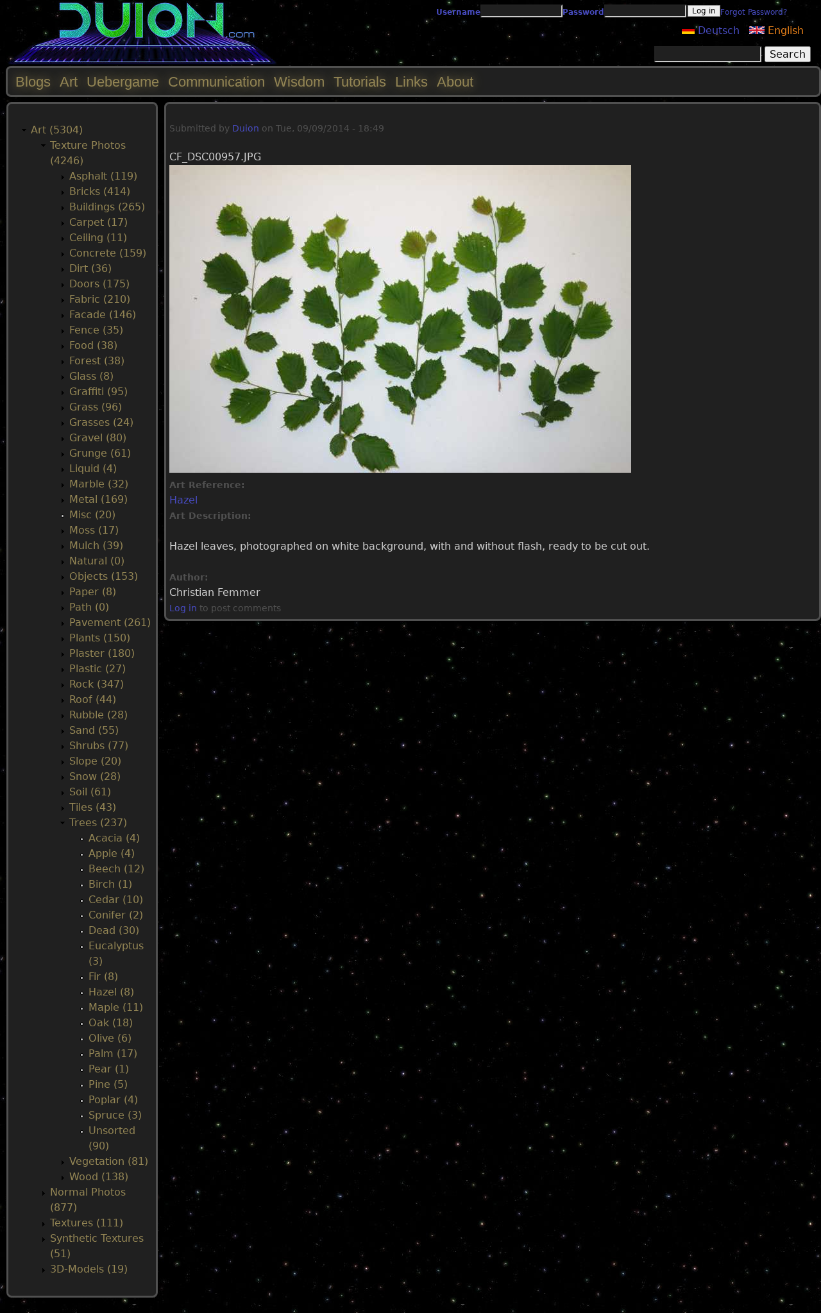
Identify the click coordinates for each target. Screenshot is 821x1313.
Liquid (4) (93, 468)
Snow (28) (95, 776)
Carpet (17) (98, 222)
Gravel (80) (97, 438)
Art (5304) (57, 130)
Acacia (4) (114, 838)
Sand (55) (94, 730)
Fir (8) (103, 976)
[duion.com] (142, 62)
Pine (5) (108, 1084)
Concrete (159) (107, 253)
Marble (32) (98, 484)
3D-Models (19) (89, 1269)
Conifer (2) (116, 915)
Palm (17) (113, 1053)
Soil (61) (90, 792)
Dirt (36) (90, 268)
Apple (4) (112, 853)
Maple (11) (116, 1007)
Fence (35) (96, 330)
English (784, 30)
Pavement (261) (110, 622)
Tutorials (360, 82)
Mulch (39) (96, 545)
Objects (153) (103, 576)
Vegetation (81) (108, 1161)
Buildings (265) (107, 207)
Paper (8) (92, 592)
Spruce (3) (115, 1115)
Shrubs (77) (98, 746)
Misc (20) (92, 515)
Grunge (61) (100, 453)
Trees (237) (98, 823)
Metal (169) (98, 499)
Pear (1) (109, 1069)
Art (69, 82)
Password (583, 12)
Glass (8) (91, 376)
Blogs (33, 82)
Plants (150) (99, 638)
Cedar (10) (116, 900)
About (455, 82)
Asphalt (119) (103, 176)
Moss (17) (94, 530)
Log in (183, 608)
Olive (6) (110, 1038)
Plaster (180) (102, 653)
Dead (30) (114, 930)
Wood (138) (98, 1177)
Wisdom (299, 82)
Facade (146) (102, 315)
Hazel (183, 500)
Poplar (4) (113, 1100)
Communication (216, 82)
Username (458, 12)
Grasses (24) (101, 422)
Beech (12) (116, 869)
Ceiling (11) (98, 238)
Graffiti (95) (98, 391)
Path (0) (89, 607)
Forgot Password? (753, 12)
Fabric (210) (99, 299)
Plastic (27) (97, 669)
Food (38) (93, 345)
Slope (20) (95, 761)
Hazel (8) (111, 992)
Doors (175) (99, 284)
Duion (245, 128)
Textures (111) (86, 1223)
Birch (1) (110, 884)
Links (411, 82)
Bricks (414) (99, 191)
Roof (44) (92, 699)
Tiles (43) (92, 807)
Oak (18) (111, 1023)
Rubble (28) (98, 715)
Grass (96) (95, 407)
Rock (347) (96, 684)
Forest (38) (96, 361)
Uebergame (123, 82)
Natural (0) (96, 561)
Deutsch (717, 30)
